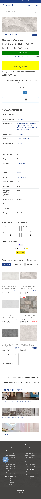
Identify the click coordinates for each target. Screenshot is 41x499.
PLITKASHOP (10, 485)
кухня (19, 130)
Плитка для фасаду (11, 473)
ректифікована (22, 150)
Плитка (19, 143)
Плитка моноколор (30, 460)
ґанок (27, 130)
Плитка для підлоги (11, 464)
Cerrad (11, 480)
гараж (19, 126)
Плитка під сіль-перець (30, 466)
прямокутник (21, 163)
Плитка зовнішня (10, 462)
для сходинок (31, 124)
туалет (32, 126)
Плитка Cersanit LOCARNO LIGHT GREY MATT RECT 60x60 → (21, 383)
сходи (27, 126)
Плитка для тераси (11, 466)
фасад (23, 126)
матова (28, 148)
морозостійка (21, 148)
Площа (5, 226)
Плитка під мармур (30, 462)
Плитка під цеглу (30, 457)
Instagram (20, 495)
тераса (19, 128)
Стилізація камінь (32, 264)
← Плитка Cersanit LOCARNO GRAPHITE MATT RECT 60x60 (21, 377)
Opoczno (10, 487)
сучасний (20, 134)
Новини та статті (12, 389)
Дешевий (20, 119)
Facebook (20, 492)
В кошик (20, 252)
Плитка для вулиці (11, 468)
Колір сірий (6, 264)
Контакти (30, 478)
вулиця (24, 128)
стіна (25, 124)
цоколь (29, 128)
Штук (4, 233)
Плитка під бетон (30, 453)
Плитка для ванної (11, 455)
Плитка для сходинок (10, 457)
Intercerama (11, 482)
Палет (24, 233)
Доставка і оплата (30, 474)
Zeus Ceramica (11, 478)
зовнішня (20, 124)
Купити (34, 35)
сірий (18, 204)
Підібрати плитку (30, 472)
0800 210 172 (33, 5)
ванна (23, 130)
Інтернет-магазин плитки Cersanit (20, 448)
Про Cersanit (30, 476)
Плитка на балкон (11, 453)
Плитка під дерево (30, 455)
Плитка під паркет (30, 464)
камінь (19, 172)
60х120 (29, 139)
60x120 (19, 139)
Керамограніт (21, 177)
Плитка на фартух (10, 470)
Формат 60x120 (18, 264)
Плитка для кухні (10, 460)
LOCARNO (20, 168)
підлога (34, 128)
